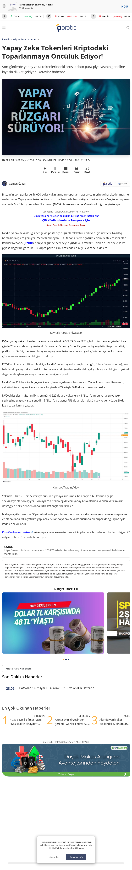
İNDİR (124, 6)
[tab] (63, 659)
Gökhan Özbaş (17, 183)
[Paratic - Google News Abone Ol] (115, 185)
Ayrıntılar (54, 857)
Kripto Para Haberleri (25, 39)
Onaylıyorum (76, 857)
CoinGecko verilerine (16, 532)
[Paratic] (66, 28)
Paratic (6, 39)
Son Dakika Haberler (22, 676)
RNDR (29, 243)
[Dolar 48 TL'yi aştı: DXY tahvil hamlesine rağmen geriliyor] (53, 623)
